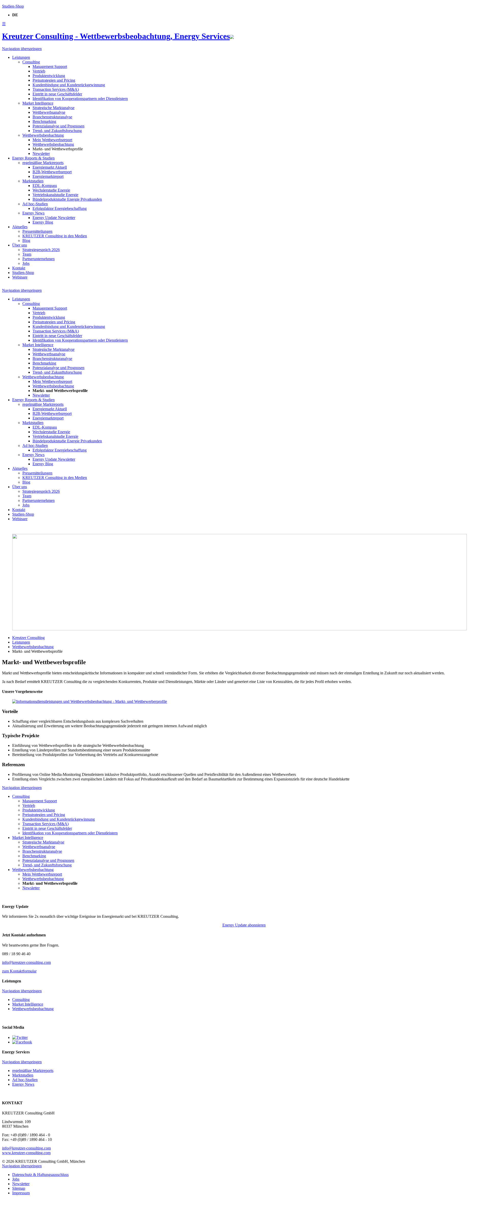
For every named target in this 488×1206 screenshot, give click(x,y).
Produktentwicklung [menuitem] (49, 76)
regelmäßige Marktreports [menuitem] (43, 163)
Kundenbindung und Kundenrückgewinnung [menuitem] (69, 85)
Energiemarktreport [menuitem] (48, 176)
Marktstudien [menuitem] (32, 181)
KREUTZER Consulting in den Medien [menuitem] (54, 236)
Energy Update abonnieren (244, 925)
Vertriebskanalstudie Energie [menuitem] (55, 195)
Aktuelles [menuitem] (19, 227)
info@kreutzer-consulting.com (26, 962)
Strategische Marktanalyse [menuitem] (53, 108)
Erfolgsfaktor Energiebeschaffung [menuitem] (60, 208)
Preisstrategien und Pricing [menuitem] (54, 80)
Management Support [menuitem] (50, 66)
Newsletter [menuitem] (41, 153)
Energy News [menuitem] (33, 213)
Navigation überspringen (22, 49)
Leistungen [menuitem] (21, 57)
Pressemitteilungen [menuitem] (37, 231)
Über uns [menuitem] (19, 245)
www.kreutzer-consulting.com (26, 1153)
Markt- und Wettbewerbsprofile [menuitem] (58, 149)
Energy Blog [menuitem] (43, 222)
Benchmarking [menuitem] (44, 121)
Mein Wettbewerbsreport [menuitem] (52, 140)
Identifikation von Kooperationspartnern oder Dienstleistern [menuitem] (80, 98)
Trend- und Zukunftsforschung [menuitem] (57, 130)
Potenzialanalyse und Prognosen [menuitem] (58, 126)
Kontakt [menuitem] (18, 268)
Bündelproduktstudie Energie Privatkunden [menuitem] (67, 199)
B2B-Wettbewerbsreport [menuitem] (52, 172)
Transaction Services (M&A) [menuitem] (56, 89)
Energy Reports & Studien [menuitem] (33, 158)
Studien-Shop (13, 6)
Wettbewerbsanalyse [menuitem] (49, 112)
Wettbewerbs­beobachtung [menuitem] (43, 135)
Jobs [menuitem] (25, 263)
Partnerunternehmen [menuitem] (38, 259)
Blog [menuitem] (26, 240)
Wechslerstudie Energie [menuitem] (51, 190)
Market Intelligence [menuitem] (37, 103)
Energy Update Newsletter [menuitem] (54, 217)
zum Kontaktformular (19, 971)
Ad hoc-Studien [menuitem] (35, 204)
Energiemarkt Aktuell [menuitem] (50, 167)
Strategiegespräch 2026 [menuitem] (41, 250)
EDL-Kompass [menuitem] (45, 185)
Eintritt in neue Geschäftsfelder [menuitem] (57, 94)
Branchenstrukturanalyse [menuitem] (52, 117)
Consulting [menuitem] (31, 62)
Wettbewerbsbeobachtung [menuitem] (53, 144)
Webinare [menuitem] (19, 277)
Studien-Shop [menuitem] (23, 272)
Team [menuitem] (26, 254)
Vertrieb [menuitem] (39, 71)
